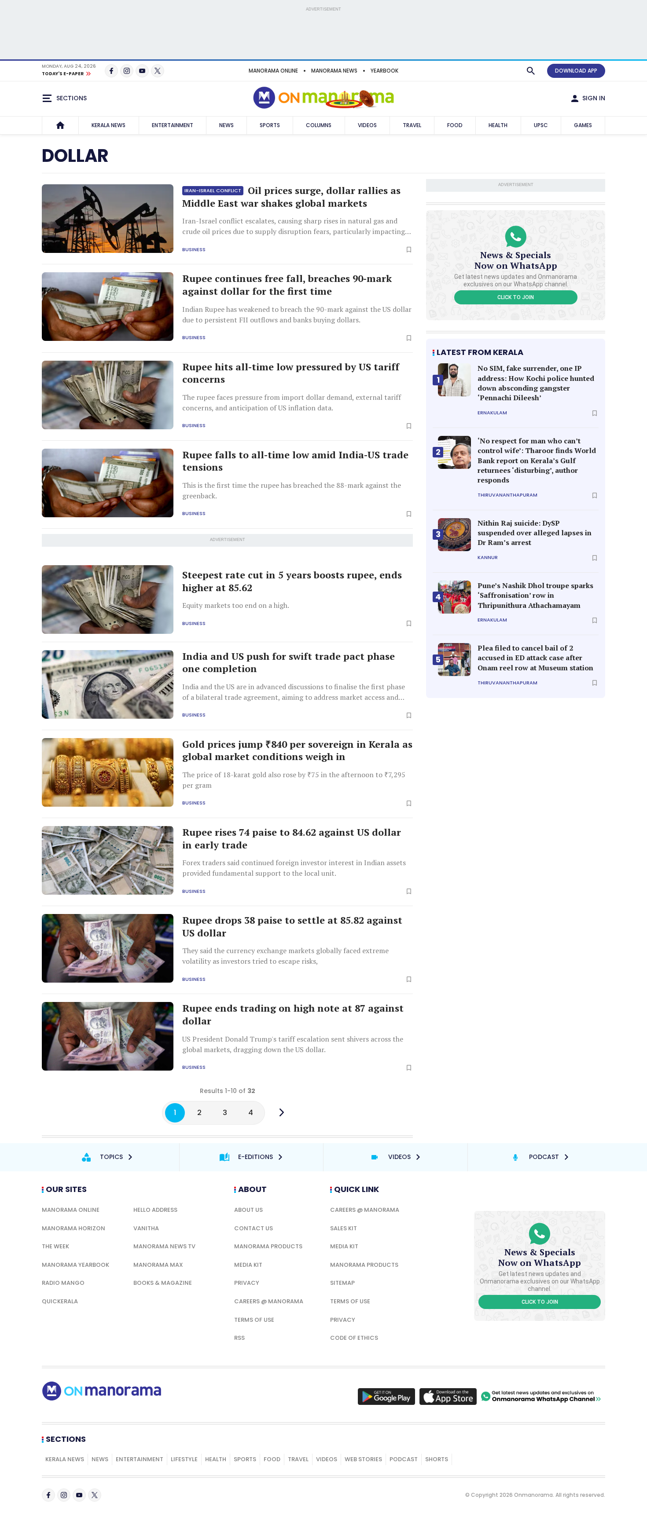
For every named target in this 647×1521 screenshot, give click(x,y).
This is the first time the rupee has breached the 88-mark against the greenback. (291, 490)
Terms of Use (254, 1320)
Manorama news (334, 70)
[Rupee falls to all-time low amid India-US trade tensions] (107, 483)
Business (194, 249)
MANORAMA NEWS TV (164, 1246)
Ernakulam (492, 413)
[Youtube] (142, 70)
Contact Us (253, 1228)
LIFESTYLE (184, 1459)
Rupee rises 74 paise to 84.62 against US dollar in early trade (291, 838)
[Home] (60, 125)
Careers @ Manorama (268, 1301)
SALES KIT (343, 1228)
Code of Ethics (354, 1338)
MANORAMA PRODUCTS (268, 1246)
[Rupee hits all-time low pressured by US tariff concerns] (107, 395)
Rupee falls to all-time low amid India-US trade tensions (295, 461)
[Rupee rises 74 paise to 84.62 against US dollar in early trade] (107, 860)
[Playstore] (386, 1396)
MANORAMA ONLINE (273, 70)
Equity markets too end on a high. (235, 605)
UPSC (541, 125)
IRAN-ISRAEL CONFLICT (212, 190)
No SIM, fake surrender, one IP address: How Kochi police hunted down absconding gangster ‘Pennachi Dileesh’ (536, 382)
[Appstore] (448, 1396)
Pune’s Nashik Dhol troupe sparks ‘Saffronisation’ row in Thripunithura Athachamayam (535, 595)
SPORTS (270, 125)
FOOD (455, 125)
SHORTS (436, 1459)
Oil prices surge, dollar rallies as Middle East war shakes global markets (291, 196)
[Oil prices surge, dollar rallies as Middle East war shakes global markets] (107, 218)
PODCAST (404, 1459)
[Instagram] (126, 70)
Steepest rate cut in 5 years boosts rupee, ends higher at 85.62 (292, 581)
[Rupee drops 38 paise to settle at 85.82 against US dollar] (107, 948)
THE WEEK (55, 1246)
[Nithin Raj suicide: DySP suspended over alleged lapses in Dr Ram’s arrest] (454, 534)
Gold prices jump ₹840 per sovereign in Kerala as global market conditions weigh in (297, 750)
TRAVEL (412, 125)
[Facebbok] (48, 1495)
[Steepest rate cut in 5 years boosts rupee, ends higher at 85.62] (107, 599)
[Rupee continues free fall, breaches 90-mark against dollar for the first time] (107, 306)
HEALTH (498, 125)
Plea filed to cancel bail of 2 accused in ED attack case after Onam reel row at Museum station (535, 658)
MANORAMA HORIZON (73, 1228)
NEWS (226, 125)
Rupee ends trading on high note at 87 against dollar (293, 1014)
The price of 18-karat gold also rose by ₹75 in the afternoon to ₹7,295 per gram (293, 780)
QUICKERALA (60, 1301)
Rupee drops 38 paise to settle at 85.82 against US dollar (292, 926)
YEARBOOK (384, 70)
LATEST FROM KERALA (480, 352)
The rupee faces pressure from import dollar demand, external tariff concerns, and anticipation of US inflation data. (291, 402)
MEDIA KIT (248, 1265)
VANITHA (146, 1228)
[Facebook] (111, 70)
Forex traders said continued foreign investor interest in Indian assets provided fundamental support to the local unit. (294, 868)
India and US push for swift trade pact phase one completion (288, 662)
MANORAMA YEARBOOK (75, 1265)
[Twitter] (157, 70)
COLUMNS (318, 125)
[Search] (530, 70)
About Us (248, 1210)
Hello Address (155, 1210)
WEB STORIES (363, 1459)
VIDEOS (367, 125)
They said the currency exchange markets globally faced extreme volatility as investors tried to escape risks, (285, 956)
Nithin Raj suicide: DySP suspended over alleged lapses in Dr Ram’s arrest (535, 533)
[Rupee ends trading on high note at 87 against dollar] (107, 1036)
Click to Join (515, 297)
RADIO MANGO (63, 1283)
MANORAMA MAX (158, 1265)
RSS (239, 1338)
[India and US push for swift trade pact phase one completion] (107, 684)
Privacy (246, 1283)
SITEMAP (342, 1283)
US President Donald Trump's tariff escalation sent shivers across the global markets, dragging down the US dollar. (292, 1044)
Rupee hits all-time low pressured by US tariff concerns (290, 373)
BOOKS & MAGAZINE (162, 1283)
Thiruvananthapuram (507, 495)
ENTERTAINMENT (172, 125)
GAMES (583, 125)
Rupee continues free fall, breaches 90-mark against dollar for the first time (287, 284)
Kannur (488, 557)
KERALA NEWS (108, 125)
